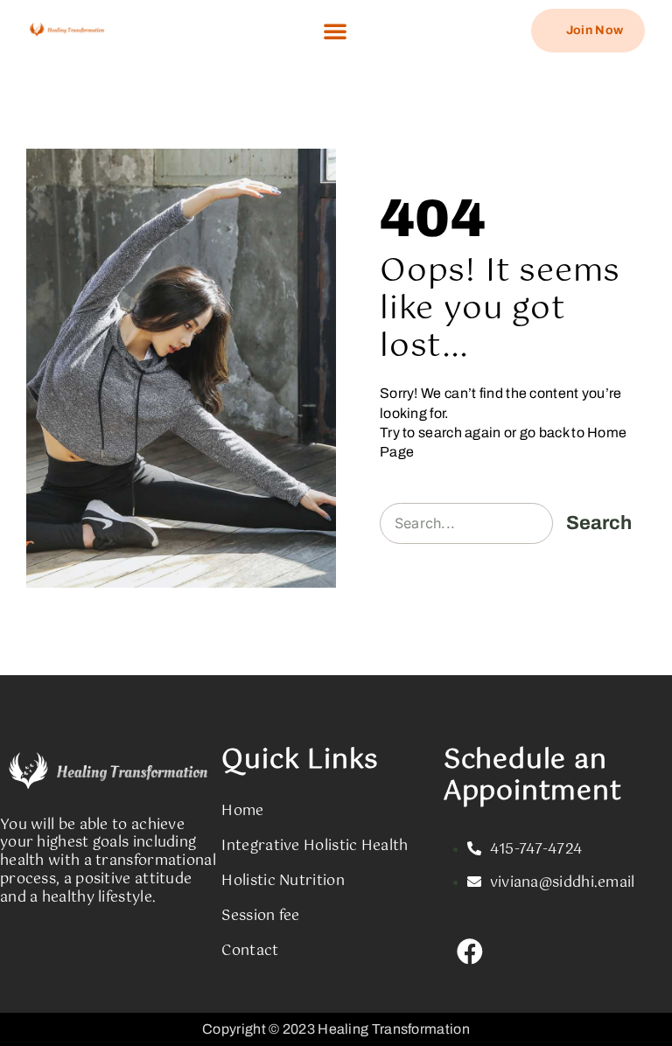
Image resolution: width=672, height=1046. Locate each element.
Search (599, 523)
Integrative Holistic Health (314, 846)
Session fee (260, 916)
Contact (249, 951)
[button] (335, 30)
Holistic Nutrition (282, 881)
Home (242, 811)
